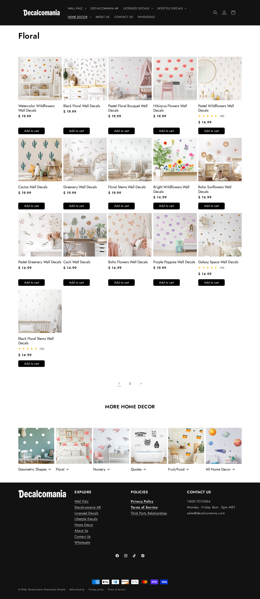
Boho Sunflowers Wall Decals (214, 189)
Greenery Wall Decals (80, 187)
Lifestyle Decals (86, 518)
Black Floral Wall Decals (81, 106)
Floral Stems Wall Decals (127, 187)
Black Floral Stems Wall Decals (36, 341)
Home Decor (84, 524)
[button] (76, 8)
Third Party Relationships (149, 513)
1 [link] (119, 383)
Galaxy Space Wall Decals (218, 262)
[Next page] (140, 383)
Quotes (136, 469)
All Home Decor (218, 469)
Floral (60, 469)
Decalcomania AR (88, 507)
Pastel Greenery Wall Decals (39, 262)
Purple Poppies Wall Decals (174, 262)
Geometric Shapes (32, 469)
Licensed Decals (86, 513)
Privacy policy (96, 589)
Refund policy (77, 589)
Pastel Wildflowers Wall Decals (216, 108)
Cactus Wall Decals (32, 187)
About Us (81, 530)
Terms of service (116, 589)
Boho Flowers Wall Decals (128, 262)
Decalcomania (35, 589)
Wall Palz (81, 501)
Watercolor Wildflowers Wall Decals (36, 108)
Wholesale (82, 542)
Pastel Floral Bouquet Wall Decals (127, 108)
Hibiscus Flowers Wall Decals (170, 108)
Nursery (99, 469)
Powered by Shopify (55, 589)
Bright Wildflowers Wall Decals (171, 189)
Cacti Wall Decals (76, 262)
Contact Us (83, 536)
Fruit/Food (176, 469)
